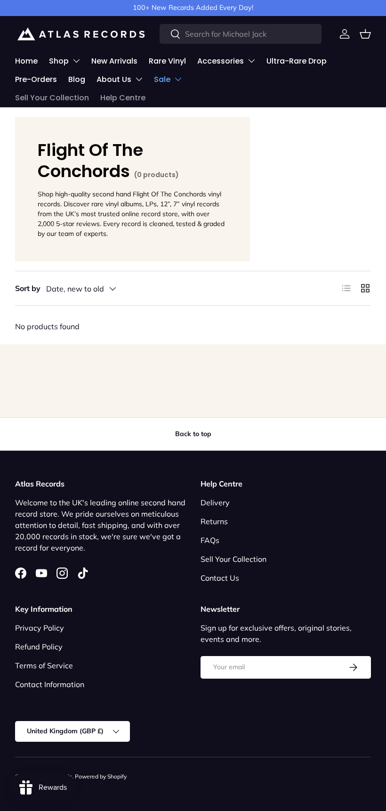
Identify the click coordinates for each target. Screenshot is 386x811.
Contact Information (49, 684)
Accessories (220, 61)
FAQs (210, 540)
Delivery (215, 502)
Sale (162, 79)
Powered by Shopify (101, 776)
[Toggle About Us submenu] (139, 79)
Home (26, 61)
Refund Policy (39, 646)
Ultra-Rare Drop (296, 61)
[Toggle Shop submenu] (76, 60)
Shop (59, 61)
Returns (214, 521)
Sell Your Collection (52, 97)
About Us (113, 79)
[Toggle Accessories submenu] (251, 60)
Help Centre (122, 97)
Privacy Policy (39, 628)
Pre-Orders (36, 79)
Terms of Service (44, 665)
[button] (365, 34)
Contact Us (220, 578)
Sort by (27, 288)
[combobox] (241, 34)
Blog (76, 79)
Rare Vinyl (167, 61)
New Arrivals (114, 61)
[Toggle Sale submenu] (178, 79)
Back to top (193, 434)
